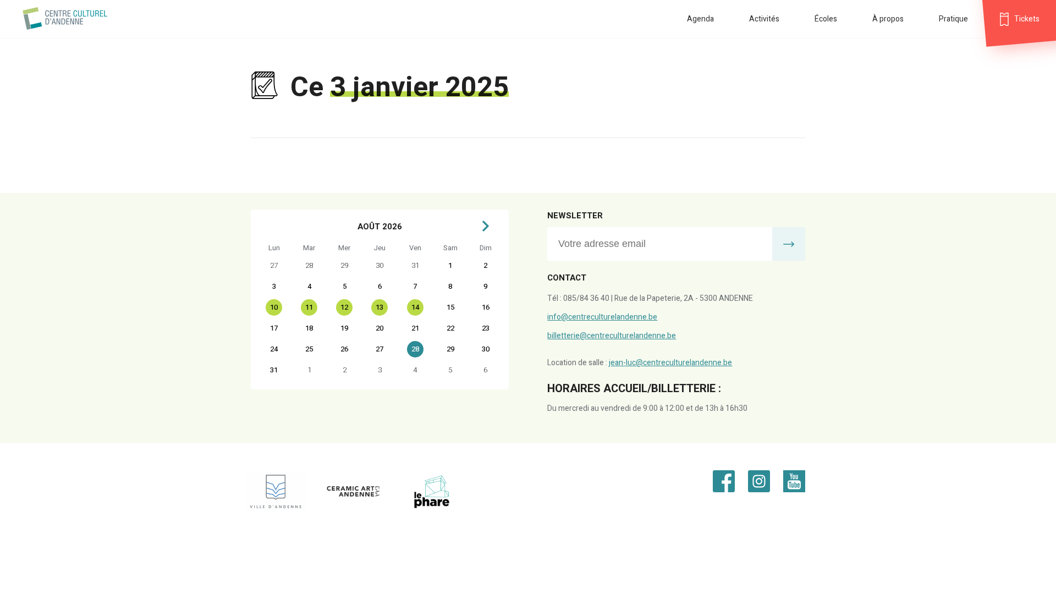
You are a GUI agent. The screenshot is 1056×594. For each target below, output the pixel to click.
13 (379, 307)
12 (344, 307)
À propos (888, 19)
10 (274, 307)
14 (415, 307)
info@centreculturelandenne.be (602, 317)
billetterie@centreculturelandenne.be (611, 336)
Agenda (700, 19)
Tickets (1027, 19)
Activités (764, 19)
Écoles (826, 19)
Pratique (953, 19)
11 (309, 307)
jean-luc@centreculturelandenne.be (670, 363)
